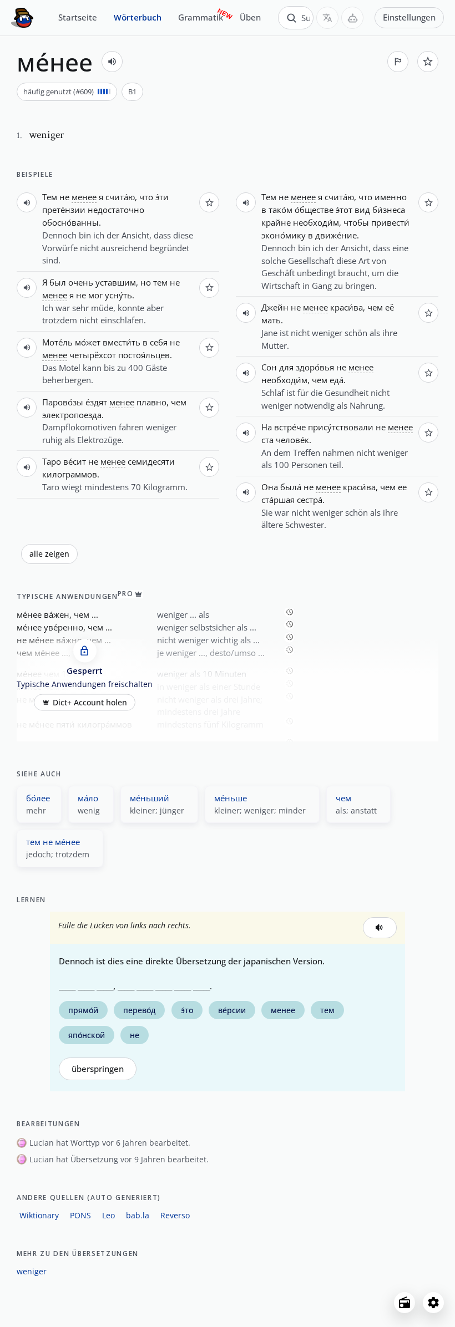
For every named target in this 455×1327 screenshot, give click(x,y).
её (389, 307)
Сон (269, 367)
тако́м (280, 209)
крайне (276, 222)
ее (402, 486)
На (266, 427)
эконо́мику (283, 235)
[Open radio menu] (404, 1302)
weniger (32, 1271)
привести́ (390, 222)
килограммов (69, 474)
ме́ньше (230, 798)
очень (80, 282)
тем (160, 282)
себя (159, 342)
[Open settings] (433, 1302)
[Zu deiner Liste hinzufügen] (427, 61)
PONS (80, 1215)
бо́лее (38, 798)
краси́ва (346, 307)
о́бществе (314, 209)
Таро (51, 461)
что (146, 196)
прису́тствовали (340, 427)
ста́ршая (278, 499)
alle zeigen (49, 554)
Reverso (175, 1215)
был (57, 282)
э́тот (344, 209)
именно (391, 196)
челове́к (292, 439)
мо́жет (87, 342)
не (64, 196)
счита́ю (120, 196)
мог (95, 295)
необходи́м (316, 222)
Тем (49, 196)
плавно (151, 402)
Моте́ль (57, 342)
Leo (108, 1215)
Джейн (275, 307)
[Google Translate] (327, 18)
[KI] (352, 18)
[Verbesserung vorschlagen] (397, 61)
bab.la (137, 1215)
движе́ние (336, 235)
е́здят (96, 402)
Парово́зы (62, 402)
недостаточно (116, 209)
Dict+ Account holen (90, 702)
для (286, 367)
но (145, 282)
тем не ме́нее (53, 841)
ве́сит (74, 461)
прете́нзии (63, 209)
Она (269, 486)
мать (271, 320)
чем (178, 402)
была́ (290, 486)
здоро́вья (315, 367)
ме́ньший (149, 798)
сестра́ (309, 499)
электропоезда (72, 414)
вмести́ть (121, 342)
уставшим (115, 282)
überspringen (98, 1069)
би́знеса (388, 209)
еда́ (336, 379)
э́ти (162, 196)
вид (362, 209)
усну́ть (118, 295)
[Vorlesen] (112, 61)
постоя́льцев (144, 354)
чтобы (356, 222)
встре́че (290, 427)
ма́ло (88, 798)
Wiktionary (39, 1215)
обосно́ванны (70, 222)
